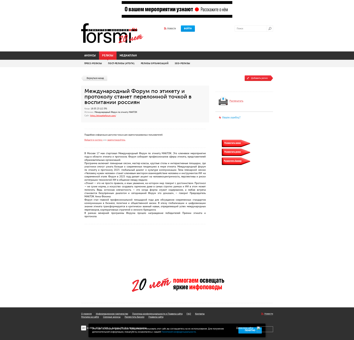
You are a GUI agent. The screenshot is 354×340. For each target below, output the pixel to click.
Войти (188, 28)
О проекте (86, 313)
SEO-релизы (182, 63)
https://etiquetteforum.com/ (103, 115)
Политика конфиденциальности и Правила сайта (157, 313)
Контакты (200, 313)
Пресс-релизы (93, 63)
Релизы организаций (155, 63)
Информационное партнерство (112, 313)
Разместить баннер (134, 316)
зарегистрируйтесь (116, 140)
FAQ (189, 313)
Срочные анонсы (112, 316)
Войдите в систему (93, 140)
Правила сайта (155, 316)
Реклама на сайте (90, 316)
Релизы (107, 55)
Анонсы (90, 55)
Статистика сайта (244, 327)
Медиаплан (128, 55)
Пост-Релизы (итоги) (121, 63)
